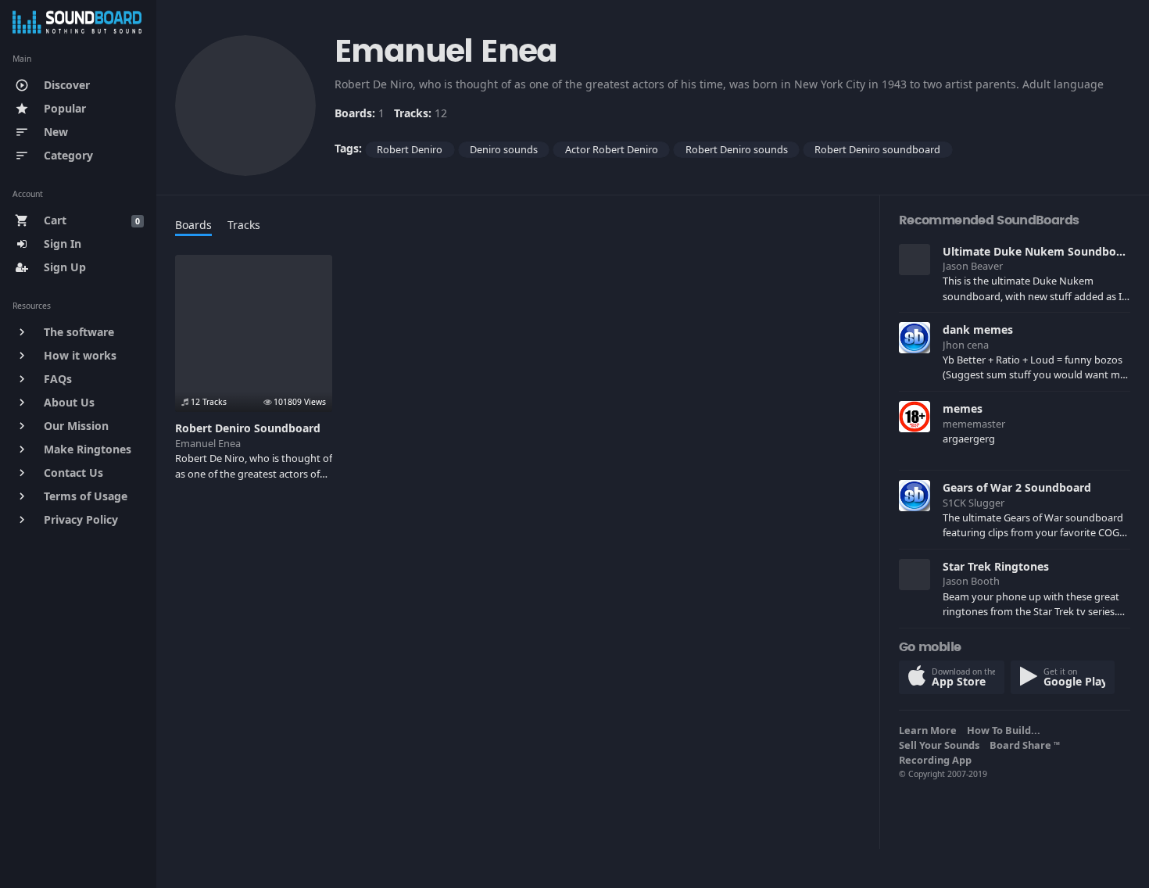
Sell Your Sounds (941, 745)
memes (963, 408)
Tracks (243, 224)
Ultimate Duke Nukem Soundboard (1038, 251)
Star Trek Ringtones (996, 566)
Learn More (930, 730)
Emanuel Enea (208, 443)
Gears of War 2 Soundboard (1017, 487)
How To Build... (1006, 730)
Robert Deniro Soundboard (247, 428)
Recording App (937, 760)
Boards (193, 224)
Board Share (1025, 745)
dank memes (978, 329)
